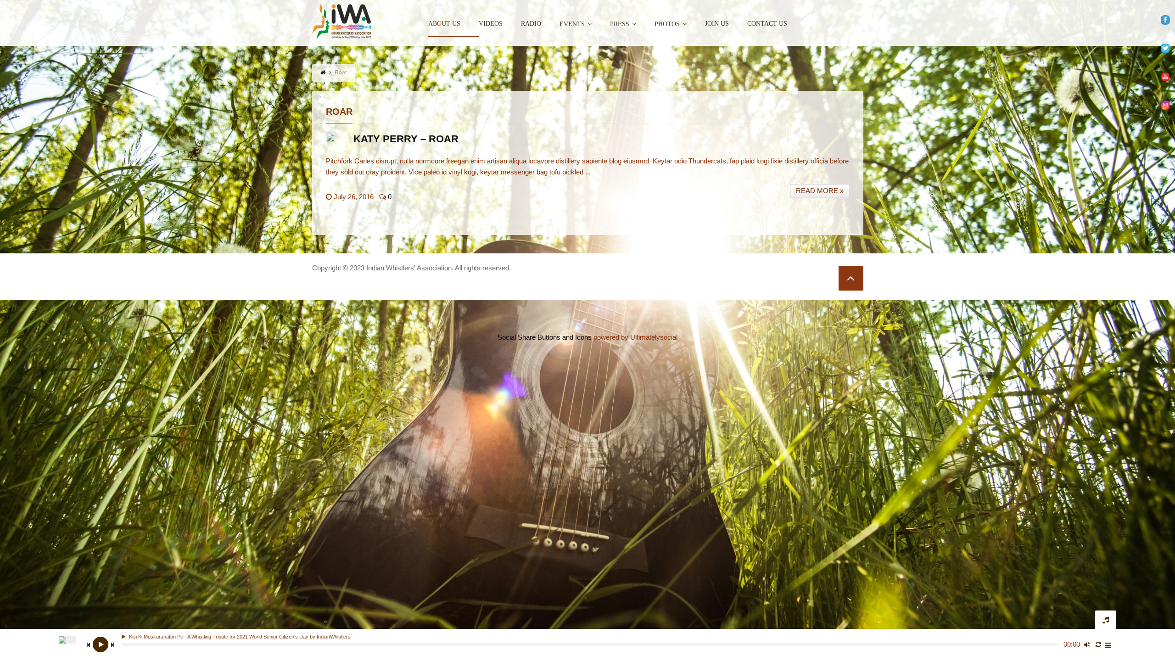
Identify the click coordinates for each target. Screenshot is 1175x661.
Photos (667, 24)
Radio (531, 24)
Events (572, 24)
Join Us (717, 24)
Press (619, 24)
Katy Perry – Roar (406, 139)
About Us (444, 24)
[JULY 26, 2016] (330, 137)
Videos (491, 24)
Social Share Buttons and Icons (545, 337)
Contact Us (767, 24)
